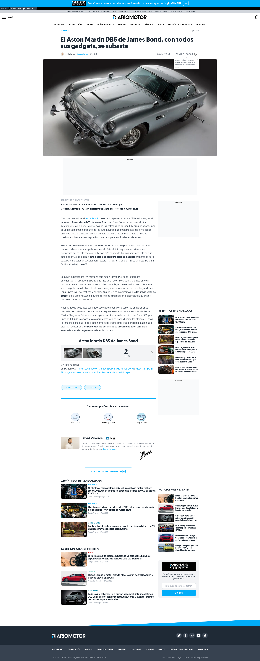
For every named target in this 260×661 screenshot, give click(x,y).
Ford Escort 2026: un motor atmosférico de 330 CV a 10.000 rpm (91, 204)
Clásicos (92, 387)
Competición (75, 24)
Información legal (174, 657)
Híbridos (149, 24)
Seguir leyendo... (110, 449)
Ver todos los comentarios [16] (108, 471)
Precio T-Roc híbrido (121, 11)
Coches (89, 24)
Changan (166, 11)
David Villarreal (69, 54)
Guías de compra (106, 24)
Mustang (106, 11)
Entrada (65, 31)
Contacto (162, 657)
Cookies (186, 657)
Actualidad (59, 24)
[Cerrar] (197, 60)
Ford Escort (154, 11)
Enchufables (95, 523)
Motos (160, 24)
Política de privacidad (199, 657)
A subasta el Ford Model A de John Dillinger (106, 372)
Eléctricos (135, 24)
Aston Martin (92, 218)
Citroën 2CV (94, 11)
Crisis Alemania (140, 11)
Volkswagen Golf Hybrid (75, 11)
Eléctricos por (16, 8)
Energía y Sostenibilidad (180, 24)
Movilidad (201, 24)
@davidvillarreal (82, 54)
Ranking (122, 24)
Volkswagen (178, 11)
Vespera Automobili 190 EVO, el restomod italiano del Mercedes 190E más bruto (99, 209)
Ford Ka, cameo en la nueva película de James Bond (106, 368)
